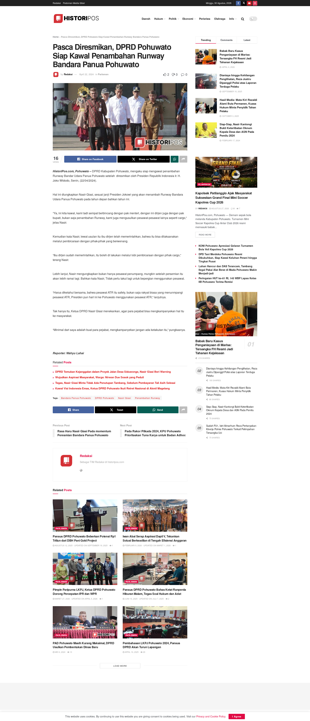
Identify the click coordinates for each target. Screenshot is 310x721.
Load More (120, 665)
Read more (205, 234)
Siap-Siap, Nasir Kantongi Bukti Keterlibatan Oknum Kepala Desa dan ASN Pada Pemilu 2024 (237, 129)
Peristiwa (204, 18)
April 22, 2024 (86, 74)
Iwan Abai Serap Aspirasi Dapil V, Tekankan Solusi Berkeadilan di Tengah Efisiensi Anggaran (155, 538)
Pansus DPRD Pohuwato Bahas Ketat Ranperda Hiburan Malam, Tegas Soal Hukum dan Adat (154, 591)
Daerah (146, 18)
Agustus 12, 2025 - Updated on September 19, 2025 (80, 545)
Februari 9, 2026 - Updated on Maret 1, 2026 (147, 545)
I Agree (236, 716)
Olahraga (219, 18)
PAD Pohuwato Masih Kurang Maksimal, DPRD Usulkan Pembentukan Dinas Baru (83, 645)
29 (143, 651)
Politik (173, 18)
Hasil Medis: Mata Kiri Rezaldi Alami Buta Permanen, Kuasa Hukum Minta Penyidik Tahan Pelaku (238, 105)
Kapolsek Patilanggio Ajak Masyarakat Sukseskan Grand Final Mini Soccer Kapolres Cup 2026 (223, 197)
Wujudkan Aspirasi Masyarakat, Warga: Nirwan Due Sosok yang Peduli (99, 377)
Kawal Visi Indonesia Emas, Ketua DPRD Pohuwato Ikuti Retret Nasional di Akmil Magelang (112, 388)
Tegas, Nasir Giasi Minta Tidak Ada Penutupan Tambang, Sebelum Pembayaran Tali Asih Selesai (115, 383)
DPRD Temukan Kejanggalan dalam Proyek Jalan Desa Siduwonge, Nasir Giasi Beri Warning (113, 372)
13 (70, 651)
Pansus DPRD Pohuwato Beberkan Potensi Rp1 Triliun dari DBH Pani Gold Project (84, 538)
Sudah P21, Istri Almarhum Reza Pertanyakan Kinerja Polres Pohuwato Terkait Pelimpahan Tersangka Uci (231, 429)
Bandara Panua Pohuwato (76, 397)
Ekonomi (187, 18)
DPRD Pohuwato (104, 397)
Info (231, 18)
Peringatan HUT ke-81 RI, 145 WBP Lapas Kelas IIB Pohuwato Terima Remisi (227, 280)
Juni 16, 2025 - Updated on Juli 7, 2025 (144, 598)
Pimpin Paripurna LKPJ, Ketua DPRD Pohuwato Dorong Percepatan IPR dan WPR (84, 591)
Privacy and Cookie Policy (210, 716)
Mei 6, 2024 (59, 651)
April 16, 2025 (131, 651)
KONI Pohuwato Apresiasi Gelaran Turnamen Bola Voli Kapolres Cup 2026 (226, 247)
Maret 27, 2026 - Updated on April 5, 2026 (75, 598)
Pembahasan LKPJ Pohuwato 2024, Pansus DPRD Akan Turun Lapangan (151, 645)
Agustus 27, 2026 (220, 208)
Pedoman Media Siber (74, 2)
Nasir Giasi (124, 397)
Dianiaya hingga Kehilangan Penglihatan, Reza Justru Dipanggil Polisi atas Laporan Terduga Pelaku (238, 80)
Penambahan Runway (147, 397)
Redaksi (57, 2)
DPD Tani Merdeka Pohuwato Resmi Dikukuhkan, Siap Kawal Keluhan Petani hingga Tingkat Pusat (228, 257)
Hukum (158, 18)
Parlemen (103, 74)
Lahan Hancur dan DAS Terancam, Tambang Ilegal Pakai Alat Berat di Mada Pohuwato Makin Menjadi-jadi (228, 269)
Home (56, 36)
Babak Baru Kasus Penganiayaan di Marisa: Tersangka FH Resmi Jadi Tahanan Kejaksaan (235, 56)
